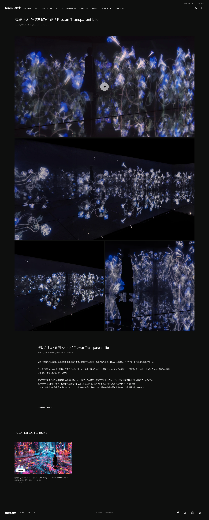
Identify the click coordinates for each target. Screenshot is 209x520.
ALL (57, 8)
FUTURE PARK (106, 8)
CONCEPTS (83, 8)
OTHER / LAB (47, 8)
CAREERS (31, 513)
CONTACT (200, 4)
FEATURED (27, 8)
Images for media (44, 407)
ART (36, 8)
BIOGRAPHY (188, 4)
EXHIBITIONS (71, 8)
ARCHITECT (119, 8)
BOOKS (94, 8)
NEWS (22, 513)
